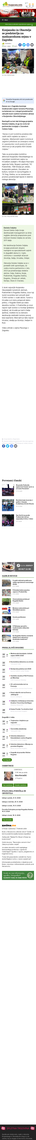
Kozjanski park (17, 441)
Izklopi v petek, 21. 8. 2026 (11, 798)
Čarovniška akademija (18, 729)
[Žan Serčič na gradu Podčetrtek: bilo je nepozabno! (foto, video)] (8, 526)
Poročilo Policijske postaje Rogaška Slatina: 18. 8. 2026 (17, 810)
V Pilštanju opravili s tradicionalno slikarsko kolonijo (21, 627)
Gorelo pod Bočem (19, 617)
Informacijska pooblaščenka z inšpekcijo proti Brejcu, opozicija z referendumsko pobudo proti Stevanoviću (18, 864)
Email (32, 44)
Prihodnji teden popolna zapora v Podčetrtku (21, 591)
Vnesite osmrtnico (20, 785)
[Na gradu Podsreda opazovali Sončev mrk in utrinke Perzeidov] (8, 495)
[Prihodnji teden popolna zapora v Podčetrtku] (6, 592)
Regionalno (16, 439)
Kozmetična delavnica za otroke (22, 662)
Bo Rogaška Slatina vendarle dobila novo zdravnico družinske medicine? (23, 637)
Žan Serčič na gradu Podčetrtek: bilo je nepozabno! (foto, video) (24, 517)
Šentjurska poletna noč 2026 (21, 669)
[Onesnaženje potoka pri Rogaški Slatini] (6, 601)
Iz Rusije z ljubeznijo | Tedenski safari (14, 828)
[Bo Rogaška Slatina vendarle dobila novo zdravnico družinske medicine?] (6, 638)
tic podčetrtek (10, 443)
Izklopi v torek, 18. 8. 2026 (11, 815)
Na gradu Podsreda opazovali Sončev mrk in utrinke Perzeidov (25, 487)
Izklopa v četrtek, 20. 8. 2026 (12, 802)
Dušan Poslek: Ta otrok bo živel (22, 709)
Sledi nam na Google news (28, 44)
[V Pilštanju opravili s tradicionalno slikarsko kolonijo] (6, 628)
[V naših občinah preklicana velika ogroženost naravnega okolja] (6, 583)
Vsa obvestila (7, 820)
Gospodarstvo (8, 439)
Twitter (24, 44)
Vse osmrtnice (7, 785)
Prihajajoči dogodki (13, 647)
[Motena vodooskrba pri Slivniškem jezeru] (6, 610)
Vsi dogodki (7, 760)
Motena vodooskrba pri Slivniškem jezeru (21, 609)
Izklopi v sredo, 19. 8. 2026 (11, 805)
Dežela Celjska (8, 441)
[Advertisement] (18, 86)
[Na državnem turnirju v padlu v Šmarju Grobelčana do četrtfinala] (8, 511)
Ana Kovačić (21, 775)
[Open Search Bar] (33, 20)
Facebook (20, 44)
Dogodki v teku (8, 717)
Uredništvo (8, 43)
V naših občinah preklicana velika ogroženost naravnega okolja (23, 582)
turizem (30, 443)
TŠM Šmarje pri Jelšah (21, 443)
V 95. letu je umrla (21, 772)
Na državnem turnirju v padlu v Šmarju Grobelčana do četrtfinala (25, 502)
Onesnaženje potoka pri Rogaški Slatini (21, 600)
